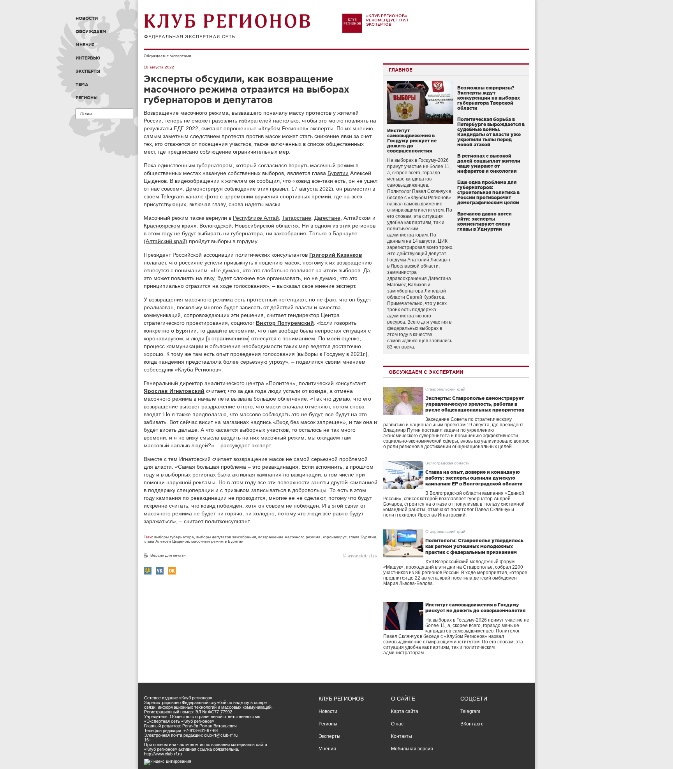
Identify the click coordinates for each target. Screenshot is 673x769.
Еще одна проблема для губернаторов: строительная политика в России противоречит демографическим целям (488, 192)
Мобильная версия (412, 748)
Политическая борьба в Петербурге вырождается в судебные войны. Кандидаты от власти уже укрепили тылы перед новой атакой (491, 132)
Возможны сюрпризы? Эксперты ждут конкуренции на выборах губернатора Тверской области (488, 97)
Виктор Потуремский (285, 323)
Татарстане (296, 218)
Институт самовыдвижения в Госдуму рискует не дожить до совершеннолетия (412, 140)
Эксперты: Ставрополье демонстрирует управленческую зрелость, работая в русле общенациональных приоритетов (474, 404)
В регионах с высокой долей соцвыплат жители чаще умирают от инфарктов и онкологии (488, 163)
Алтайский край (165, 241)
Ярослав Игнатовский (174, 391)
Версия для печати (168, 555)
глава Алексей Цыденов (166, 541)
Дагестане (327, 218)
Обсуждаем (91, 31)
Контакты (401, 736)
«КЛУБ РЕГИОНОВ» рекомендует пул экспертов (387, 20)
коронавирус (335, 537)
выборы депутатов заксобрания (226, 537)
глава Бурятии (362, 537)
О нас (397, 724)
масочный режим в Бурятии (217, 541)
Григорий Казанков (335, 255)
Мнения (85, 44)
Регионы (87, 97)
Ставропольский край (445, 389)
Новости (87, 18)
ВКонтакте (472, 724)
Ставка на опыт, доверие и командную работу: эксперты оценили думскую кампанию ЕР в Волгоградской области (474, 477)
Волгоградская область (447, 463)
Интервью (88, 58)
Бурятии (338, 173)
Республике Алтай (256, 218)
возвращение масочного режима (289, 537)
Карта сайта (404, 711)
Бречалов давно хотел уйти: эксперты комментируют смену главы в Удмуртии (484, 221)
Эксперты (88, 71)
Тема (82, 84)
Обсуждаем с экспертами (167, 56)
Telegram (470, 711)
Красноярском (162, 225)
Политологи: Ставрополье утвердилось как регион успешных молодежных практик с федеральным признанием (474, 546)
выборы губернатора (174, 537)
